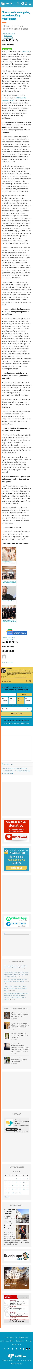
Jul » (9, 1197)
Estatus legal (20, 1341)
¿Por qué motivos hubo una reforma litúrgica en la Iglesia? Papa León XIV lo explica (19, 1014)
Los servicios (4, 1341)
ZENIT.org (25, 51)
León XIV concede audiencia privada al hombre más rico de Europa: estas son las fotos (20, 1025)
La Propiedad (23, 1338)
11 (27, 1182)
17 (24, 1186)
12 (5, 1186)
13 (9, 1186)
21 (13, 1189)
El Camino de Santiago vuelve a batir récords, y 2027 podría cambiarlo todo (20, 1059)
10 (24, 1182)
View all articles (7, 662)
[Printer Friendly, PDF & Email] (7, 49)
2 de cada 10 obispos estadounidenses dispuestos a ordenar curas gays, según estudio (15, 988)
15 (16, 1186)
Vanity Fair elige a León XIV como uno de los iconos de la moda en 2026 (19, 1035)
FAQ (16, 1338)
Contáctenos (16, 1344)
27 (9, 1193)
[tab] (10, 1297)
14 (13, 1186)
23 (20, 1189)
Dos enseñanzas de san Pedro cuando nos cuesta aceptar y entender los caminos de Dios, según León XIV (16, 974)
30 (20, 1193)
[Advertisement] (16, 749)
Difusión (12, 1341)
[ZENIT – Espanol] (9, 4)
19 (5, 1189)
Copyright (29, 1341)
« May (5, 1197)
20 (9, 1189)
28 (13, 1193)
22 (16, 1189)
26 (5, 1193)
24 (24, 1189)
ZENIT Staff (8, 36)
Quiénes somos (9, 1338)
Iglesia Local (8, 38)
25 (27, 1189)
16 (20, 1186)
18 (27, 1186)
